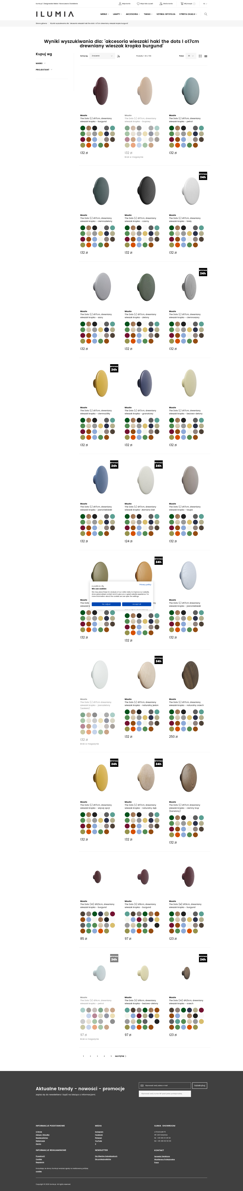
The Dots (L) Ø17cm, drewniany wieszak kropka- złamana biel (140, 508)
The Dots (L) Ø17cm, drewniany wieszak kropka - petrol (185, 120)
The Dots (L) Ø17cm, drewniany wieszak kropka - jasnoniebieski (96, 508)
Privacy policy (145, 584)
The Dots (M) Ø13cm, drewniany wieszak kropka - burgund (185, 906)
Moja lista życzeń (146, 4)
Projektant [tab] (42, 69)
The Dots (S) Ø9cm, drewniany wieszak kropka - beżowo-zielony (141, 1002)
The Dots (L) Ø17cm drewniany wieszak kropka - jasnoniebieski (185, 604)
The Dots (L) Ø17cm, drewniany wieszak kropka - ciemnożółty (96, 412)
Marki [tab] (39, 63)
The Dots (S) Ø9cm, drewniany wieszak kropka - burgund (140, 906)
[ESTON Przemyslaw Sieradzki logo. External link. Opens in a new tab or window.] (98, 587)
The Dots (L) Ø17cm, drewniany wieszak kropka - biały (185, 220)
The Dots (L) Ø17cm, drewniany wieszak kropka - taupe (185, 508)
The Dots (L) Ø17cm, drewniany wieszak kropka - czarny (140, 220)
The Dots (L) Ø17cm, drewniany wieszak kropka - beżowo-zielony (185, 412)
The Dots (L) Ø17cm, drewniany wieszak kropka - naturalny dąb (141, 806)
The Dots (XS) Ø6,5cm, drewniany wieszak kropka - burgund (97, 906)
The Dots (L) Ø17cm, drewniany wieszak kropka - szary (96, 316)
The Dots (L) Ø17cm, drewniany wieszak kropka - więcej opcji (96, 806)
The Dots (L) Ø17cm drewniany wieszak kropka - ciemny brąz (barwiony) (184, 808)
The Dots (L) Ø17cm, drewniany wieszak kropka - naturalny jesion (141, 704)
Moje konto (126, 4)
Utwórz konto (168, 4)
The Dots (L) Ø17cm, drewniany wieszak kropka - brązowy (140, 120)
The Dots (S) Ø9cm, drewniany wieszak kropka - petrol (96, 1002)
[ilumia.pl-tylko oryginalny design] (55, 14)
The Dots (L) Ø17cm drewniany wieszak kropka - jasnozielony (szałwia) (95, 705)
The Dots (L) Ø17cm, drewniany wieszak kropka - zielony (140, 316)
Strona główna (41, 23)
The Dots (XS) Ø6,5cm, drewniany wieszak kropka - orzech (186, 1002)
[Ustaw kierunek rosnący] (118, 55)
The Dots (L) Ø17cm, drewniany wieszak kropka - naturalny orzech (186, 704)
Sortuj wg (84, 56)
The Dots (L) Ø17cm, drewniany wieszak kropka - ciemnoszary (185, 316)
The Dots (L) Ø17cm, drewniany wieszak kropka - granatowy (140, 412)
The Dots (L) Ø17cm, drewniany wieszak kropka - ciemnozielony (96, 220)
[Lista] (205, 56)
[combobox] (102, 56)
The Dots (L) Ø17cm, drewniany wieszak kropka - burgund (96, 120)
